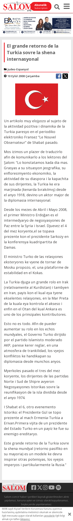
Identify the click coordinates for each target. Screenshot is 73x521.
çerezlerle (49, 515)
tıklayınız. (25, 519)
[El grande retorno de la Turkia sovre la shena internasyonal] (36, 99)
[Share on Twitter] (65, 76)
